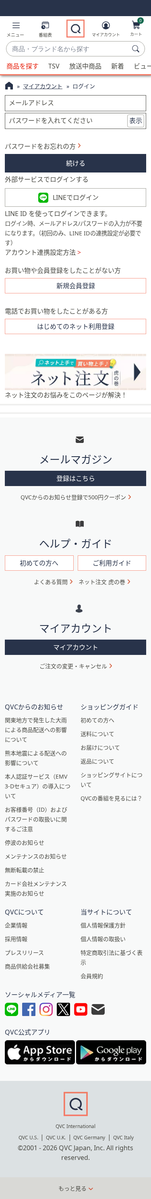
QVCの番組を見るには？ (112, 798)
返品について (97, 761)
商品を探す (22, 66)
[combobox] (67, 49)
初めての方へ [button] (39, 563)
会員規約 (92, 976)
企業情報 (16, 925)
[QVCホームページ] (9, 86)
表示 (135, 120)
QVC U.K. (56, 1137)
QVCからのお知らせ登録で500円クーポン (73, 497)
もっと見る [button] (72, 1188)
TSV (54, 66)
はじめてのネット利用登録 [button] (75, 326)
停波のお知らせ (24, 842)
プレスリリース (24, 952)
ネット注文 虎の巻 (102, 581)
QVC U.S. (28, 1137)
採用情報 (16, 939)
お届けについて (100, 747)
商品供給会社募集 (27, 966)
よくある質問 (51, 581)
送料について (97, 734)
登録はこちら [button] (75, 478)
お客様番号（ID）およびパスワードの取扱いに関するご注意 (36, 819)
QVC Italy (123, 1137)
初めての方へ (97, 720)
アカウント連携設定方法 (43, 252)
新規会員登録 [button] (75, 285)
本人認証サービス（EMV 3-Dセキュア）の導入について (37, 786)
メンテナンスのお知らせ (36, 856)
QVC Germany (89, 1137)
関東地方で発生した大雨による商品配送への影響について (36, 729)
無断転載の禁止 (24, 870)
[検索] (137, 49)
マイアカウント (42, 86)
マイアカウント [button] (75, 647)
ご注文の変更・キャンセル (73, 666)
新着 (117, 66)
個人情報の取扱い (103, 939)
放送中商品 (85, 66)
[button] (15, 31)
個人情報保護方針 (103, 925)
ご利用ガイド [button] (112, 563)
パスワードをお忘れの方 (40, 146)
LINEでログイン (76, 197)
